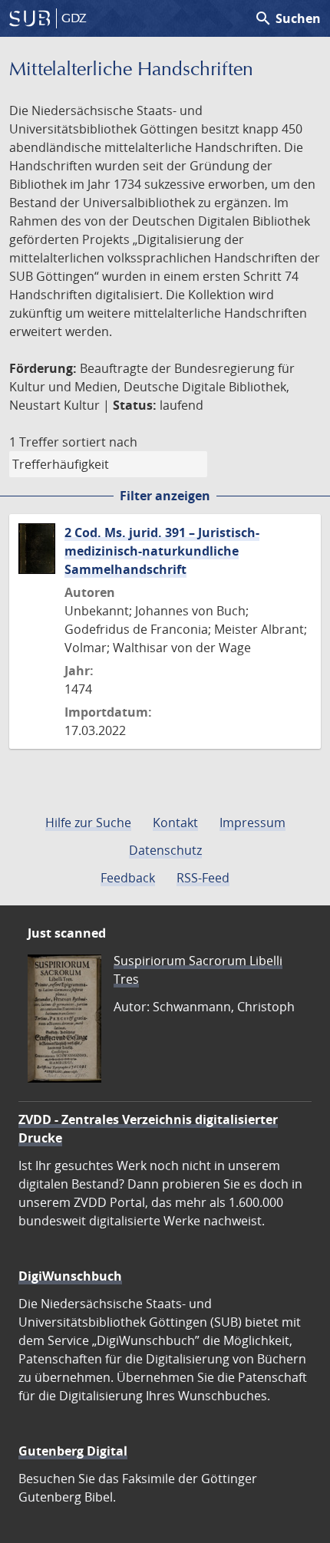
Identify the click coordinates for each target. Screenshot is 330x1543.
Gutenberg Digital (72, 1450)
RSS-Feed (203, 877)
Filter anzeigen (165, 495)
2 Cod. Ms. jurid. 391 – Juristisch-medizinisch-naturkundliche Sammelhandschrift (161, 551)
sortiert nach (99, 442)
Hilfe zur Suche (88, 822)
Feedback (128, 877)
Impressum (252, 822)
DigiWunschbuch (70, 1276)
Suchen (287, 18)
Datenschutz (165, 850)
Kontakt (175, 822)
